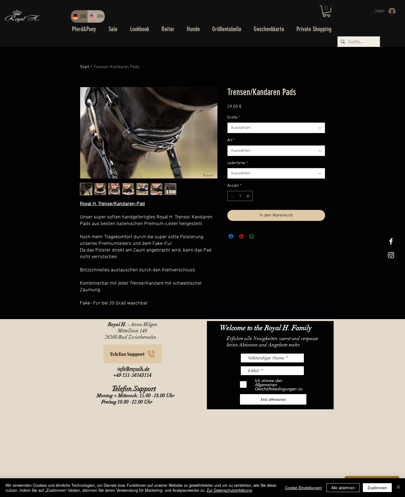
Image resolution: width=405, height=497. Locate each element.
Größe (233, 117)
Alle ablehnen (343, 487)
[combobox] (276, 127)
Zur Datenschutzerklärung (229, 490)
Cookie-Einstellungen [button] (303, 487)
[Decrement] (231, 196)
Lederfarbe (237, 163)
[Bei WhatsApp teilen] (252, 236)
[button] (326, 11)
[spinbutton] (240, 196)
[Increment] (248, 196)
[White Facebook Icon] (391, 241)
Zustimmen (377, 487)
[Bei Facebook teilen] (231, 236)
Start (84, 67)
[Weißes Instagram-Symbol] (391, 255)
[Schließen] (398, 488)
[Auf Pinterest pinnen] (241, 236)
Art (231, 140)
